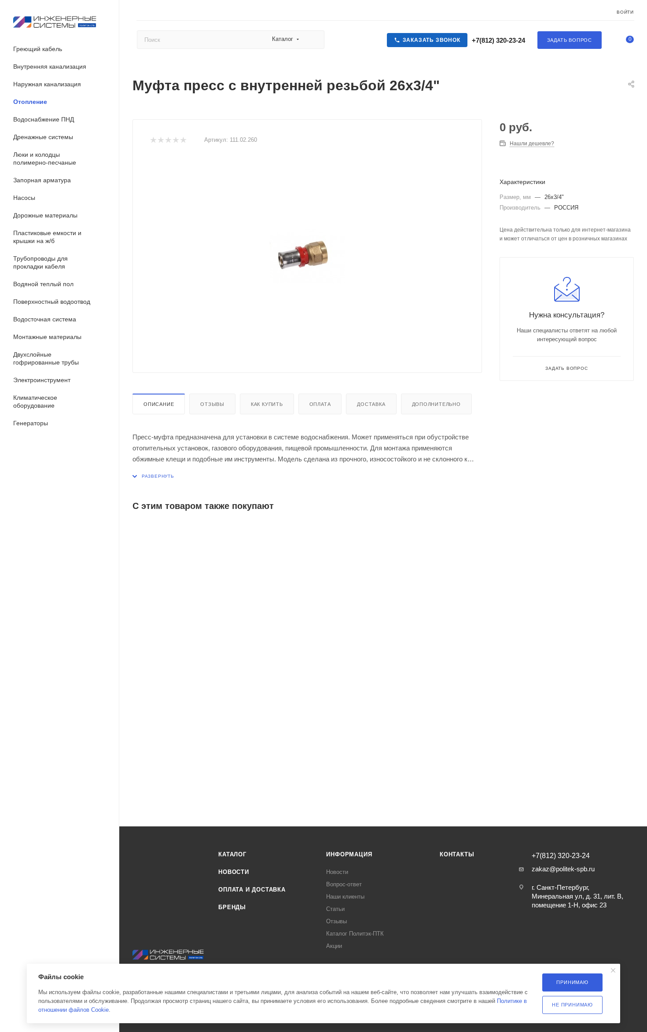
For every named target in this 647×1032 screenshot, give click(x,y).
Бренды (232, 907)
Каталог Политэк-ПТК (355, 933)
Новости (233, 872)
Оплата (320, 404)
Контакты (457, 854)
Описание (158, 404)
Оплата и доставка (252, 889)
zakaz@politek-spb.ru (563, 869)
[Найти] (313, 39)
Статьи (335, 909)
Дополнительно (436, 404)
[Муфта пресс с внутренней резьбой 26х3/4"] (307, 256)
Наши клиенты (345, 896)
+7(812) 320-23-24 (497, 40)
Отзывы (212, 404)
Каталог (232, 854)
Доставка (371, 404)
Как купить (267, 404)
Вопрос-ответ (344, 884)
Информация (349, 854)
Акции (334, 946)
